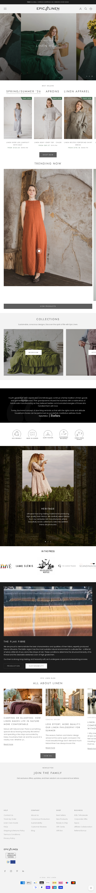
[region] (48, 46)
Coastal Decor (53, 719)
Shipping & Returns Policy (14, 830)
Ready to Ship (62, 823)
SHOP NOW (48, 155)
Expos (76, 823)
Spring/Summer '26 (23, 91)
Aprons (52, 91)
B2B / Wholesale (81, 815)
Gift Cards (60, 827)
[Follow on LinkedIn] (23, 871)
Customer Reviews (39, 827)
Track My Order (10, 819)
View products (48, 306)
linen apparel (77, 91)
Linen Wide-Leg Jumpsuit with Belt (17, 143)
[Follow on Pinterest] (17, 871)
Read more (8, 744)
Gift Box (59, 830)
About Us (35, 815)
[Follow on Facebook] (5, 871)
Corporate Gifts (80, 819)
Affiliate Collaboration (83, 827)
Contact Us (8, 815)
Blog (33, 830)
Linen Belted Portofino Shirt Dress (78, 143)
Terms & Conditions (12, 834)
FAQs (6, 827)
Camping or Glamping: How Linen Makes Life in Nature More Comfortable (22, 721)
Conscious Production (40, 819)
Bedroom (33, 352)
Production (13, 666)
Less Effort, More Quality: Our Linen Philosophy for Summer (63, 727)
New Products (62, 819)
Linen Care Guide (11, 823)
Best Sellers (61, 815)
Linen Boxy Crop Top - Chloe (48, 142)
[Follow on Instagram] (11, 871)
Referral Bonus (80, 830)
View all (48, 756)
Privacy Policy (9, 838)
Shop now (48, 53)
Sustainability (36, 666)
